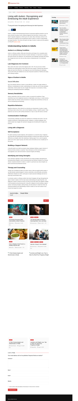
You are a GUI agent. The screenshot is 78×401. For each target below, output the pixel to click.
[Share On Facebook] (12, 30)
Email (9, 375)
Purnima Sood (34, 223)
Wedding (16, 7)
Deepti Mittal (11, 21)
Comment (10, 358)
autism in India (17, 41)
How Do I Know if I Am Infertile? (38, 244)
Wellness (21, 7)
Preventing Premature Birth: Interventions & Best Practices (64, 22)
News (31, 7)
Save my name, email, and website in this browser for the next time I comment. (24, 386)
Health (28, 21)
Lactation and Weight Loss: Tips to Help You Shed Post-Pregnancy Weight (38, 344)
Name (9, 370)
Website (9, 381)
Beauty (34, 7)
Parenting (26, 7)
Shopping (39, 7)
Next (45, 200)
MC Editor (12, 223)
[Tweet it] (14, 30)
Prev (11, 200)
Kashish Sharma (13, 345)
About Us (10, 7)
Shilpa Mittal (33, 347)
